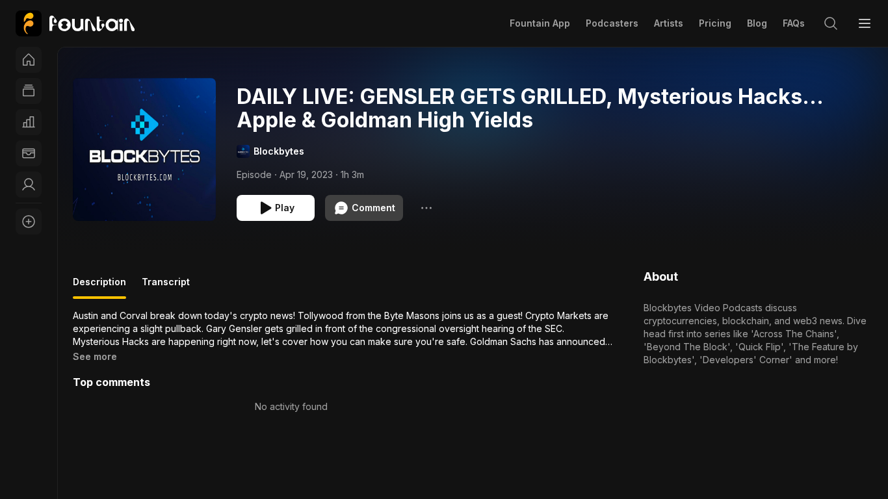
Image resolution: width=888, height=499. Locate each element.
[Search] (830, 23)
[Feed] (29, 91)
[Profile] (29, 185)
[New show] (29, 222)
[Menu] (864, 23)
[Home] (29, 60)
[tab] (99, 287)
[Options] (426, 208)
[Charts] (29, 122)
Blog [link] (757, 23)
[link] (75, 23)
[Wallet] (29, 153)
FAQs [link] (794, 23)
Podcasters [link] (612, 23)
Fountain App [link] (540, 23)
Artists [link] (668, 23)
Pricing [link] (715, 23)
